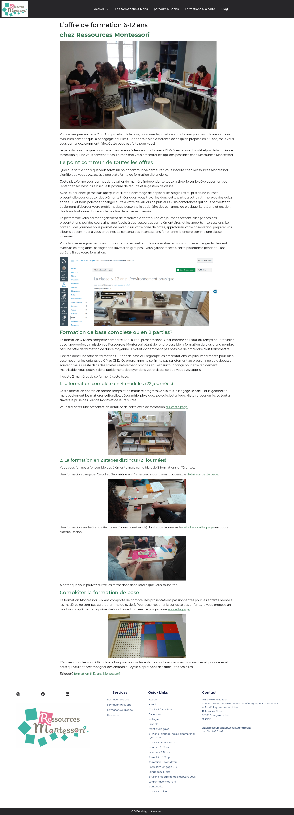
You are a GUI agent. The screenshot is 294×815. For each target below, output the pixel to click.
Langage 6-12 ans (159, 772)
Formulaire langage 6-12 (163, 767)
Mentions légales (159, 729)
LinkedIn (153, 724)
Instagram (155, 719)
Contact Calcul (158, 791)
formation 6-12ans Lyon (163, 762)
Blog (224, 9)
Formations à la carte (200, 9)
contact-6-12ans (159, 747)
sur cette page (177, 407)
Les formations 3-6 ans (131, 9)
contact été (156, 786)
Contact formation (160, 709)
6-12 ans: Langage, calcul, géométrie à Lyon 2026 (172, 735)
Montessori (111, 673)
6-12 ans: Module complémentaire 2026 (172, 777)
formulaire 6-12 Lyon (161, 757)
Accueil (99, 9)
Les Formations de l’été (162, 781)
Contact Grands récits (162, 742)
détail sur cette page (202, 474)
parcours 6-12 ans (166, 9)
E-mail (152, 704)
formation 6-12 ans (88, 673)
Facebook (155, 714)
